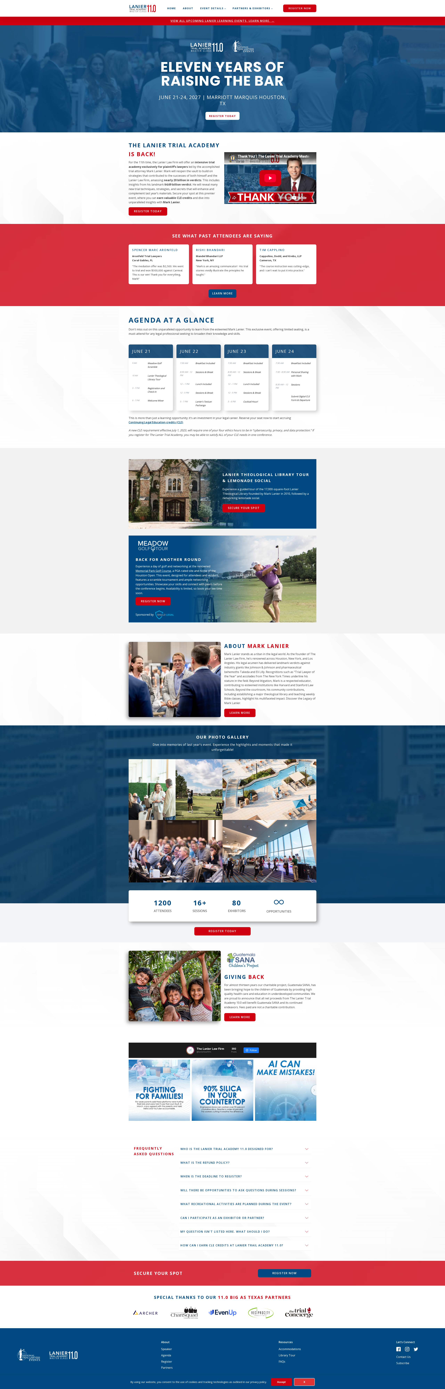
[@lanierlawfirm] (190, 1050)
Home (171, 8)
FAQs (282, 1361)
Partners (167, 1368)
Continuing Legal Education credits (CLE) (156, 422)
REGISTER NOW (300, 8)
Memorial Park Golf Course (153, 571)
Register (166, 1361)
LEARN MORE (222, 293)
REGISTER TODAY (222, 116)
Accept (281, 1381)
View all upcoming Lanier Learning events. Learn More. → (222, 21)
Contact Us (403, 1357)
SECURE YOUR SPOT (244, 508)
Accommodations (290, 1349)
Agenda (166, 1355)
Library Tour (287, 1355)
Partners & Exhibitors (251, 8)
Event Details (212, 8)
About (188, 8)
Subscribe (402, 1363)
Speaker (166, 1349)
